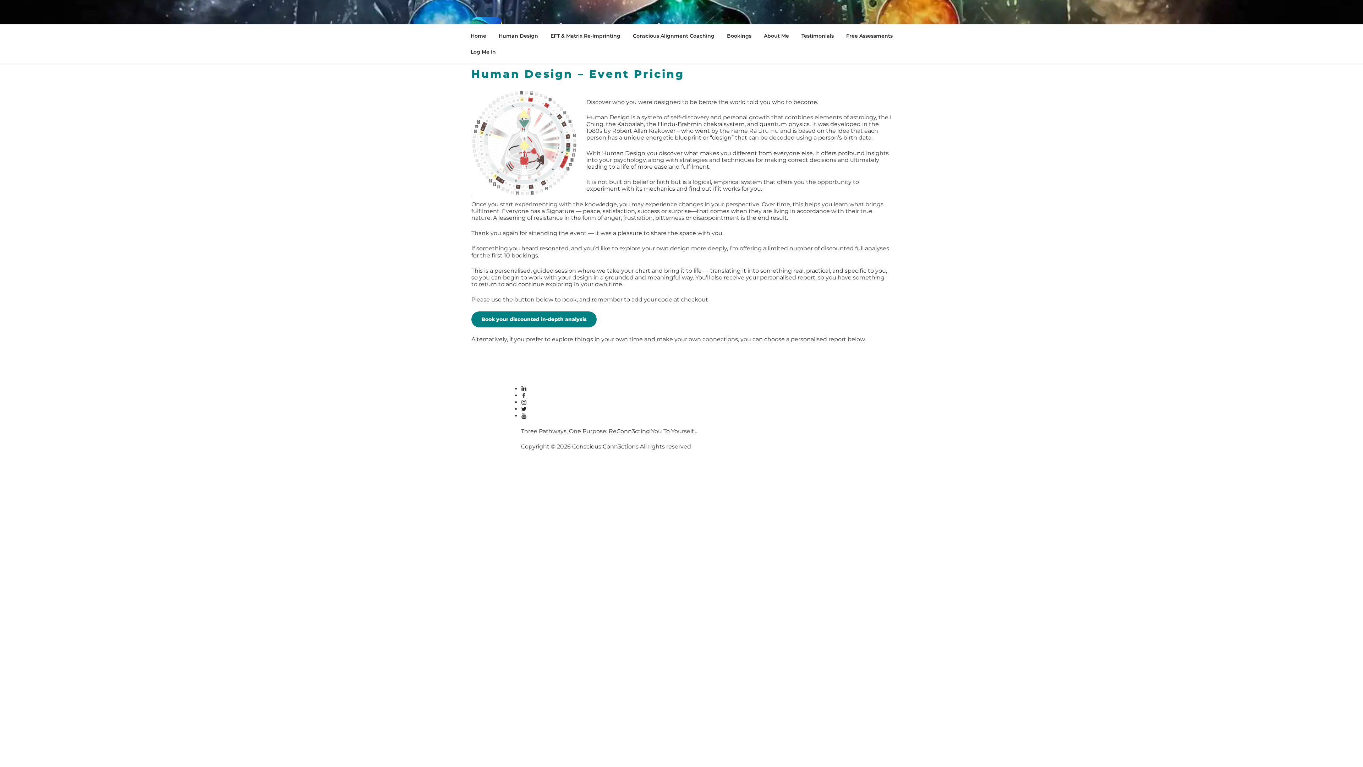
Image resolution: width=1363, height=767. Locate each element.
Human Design (518, 36)
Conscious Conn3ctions (605, 446)
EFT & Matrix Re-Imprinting (585, 36)
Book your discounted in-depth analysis (534, 319)
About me (776, 36)
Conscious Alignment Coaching (674, 36)
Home (478, 36)
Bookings (739, 36)
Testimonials (817, 36)
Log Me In (483, 52)
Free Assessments (869, 36)
